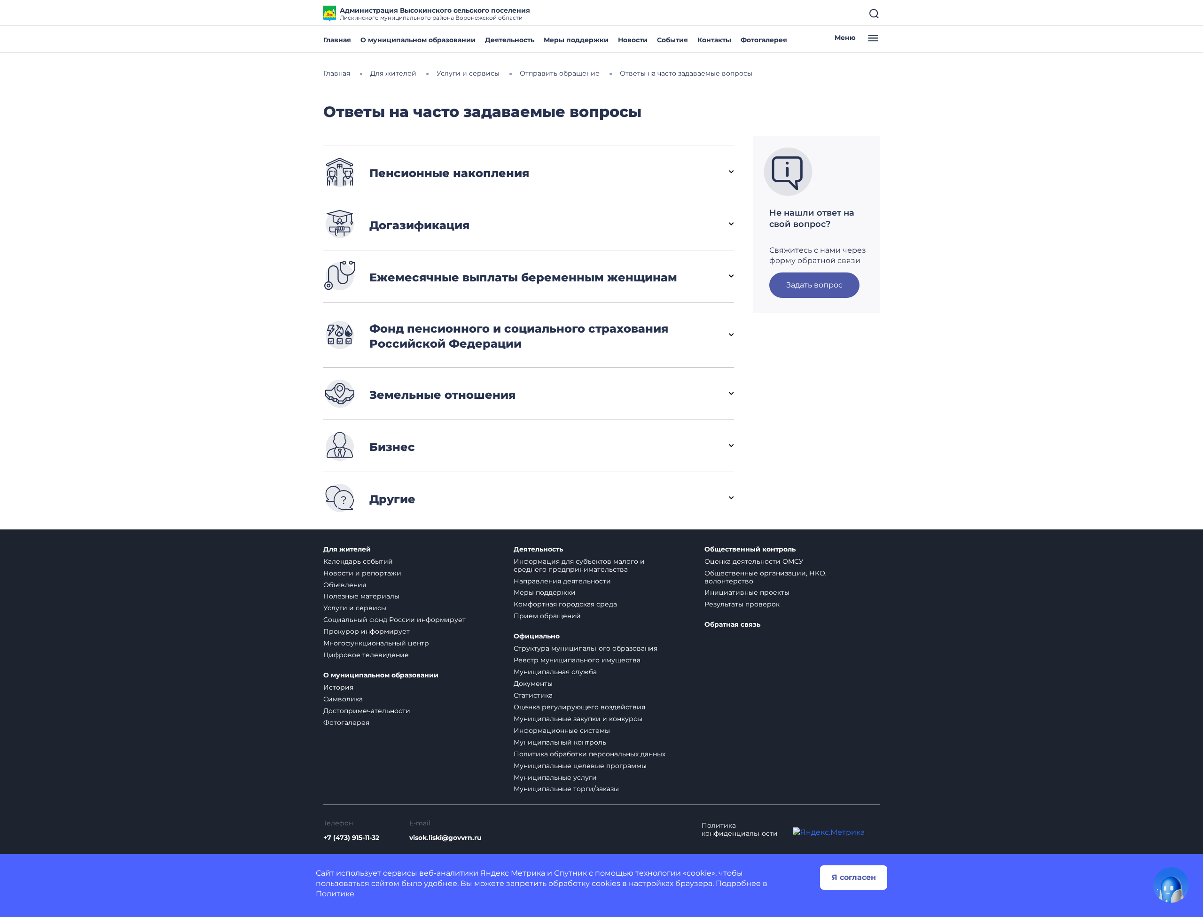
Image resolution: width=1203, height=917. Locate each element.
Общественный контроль (750, 549)
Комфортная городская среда (565, 604)
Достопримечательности (366, 711)
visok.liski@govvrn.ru (445, 838)
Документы (533, 683)
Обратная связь (732, 625)
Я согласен (854, 877)
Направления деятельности (562, 581)
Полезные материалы (361, 596)
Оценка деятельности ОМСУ (754, 561)
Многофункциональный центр (376, 643)
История (338, 687)
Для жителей (347, 549)
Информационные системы (562, 730)
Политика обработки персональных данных (589, 754)
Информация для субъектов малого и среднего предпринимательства (579, 565)
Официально (537, 636)
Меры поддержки (576, 40)
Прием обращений (547, 616)
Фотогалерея (764, 40)
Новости (633, 40)
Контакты (714, 40)
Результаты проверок (742, 604)
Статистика (533, 695)
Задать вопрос (814, 284)
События (672, 40)
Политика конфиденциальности (740, 830)
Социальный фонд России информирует (394, 619)
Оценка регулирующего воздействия (579, 707)
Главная (337, 40)
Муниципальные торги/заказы (566, 789)
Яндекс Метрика (512, 873)
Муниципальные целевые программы (580, 766)
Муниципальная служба (555, 672)
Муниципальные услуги (555, 777)
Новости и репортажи (362, 573)
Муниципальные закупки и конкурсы (578, 719)
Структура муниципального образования (585, 648)
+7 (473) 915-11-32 (351, 838)
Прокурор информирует (366, 631)
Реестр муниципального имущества (577, 660)
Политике (335, 893)
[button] (528, 171)
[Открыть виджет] (1171, 885)
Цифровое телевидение (366, 655)
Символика (343, 699)
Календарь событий (358, 561)
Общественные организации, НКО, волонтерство (765, 577)
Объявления (344, 585)
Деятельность (509, 40)
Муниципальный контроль (560, 742)
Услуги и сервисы (354, 608)
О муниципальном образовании (418, 40)
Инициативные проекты (746, 592)
